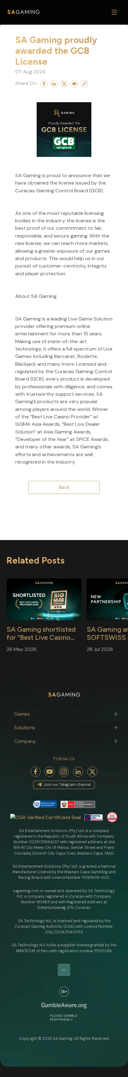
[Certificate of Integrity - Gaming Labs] (94, 817)
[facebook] (35, 771)
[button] (64, 714)
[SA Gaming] (23, 12)
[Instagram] (64, 771)
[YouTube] (49, 771)
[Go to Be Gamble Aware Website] (64, 991)
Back (64, 487)
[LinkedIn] (78, 771)
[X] (92, 771)
